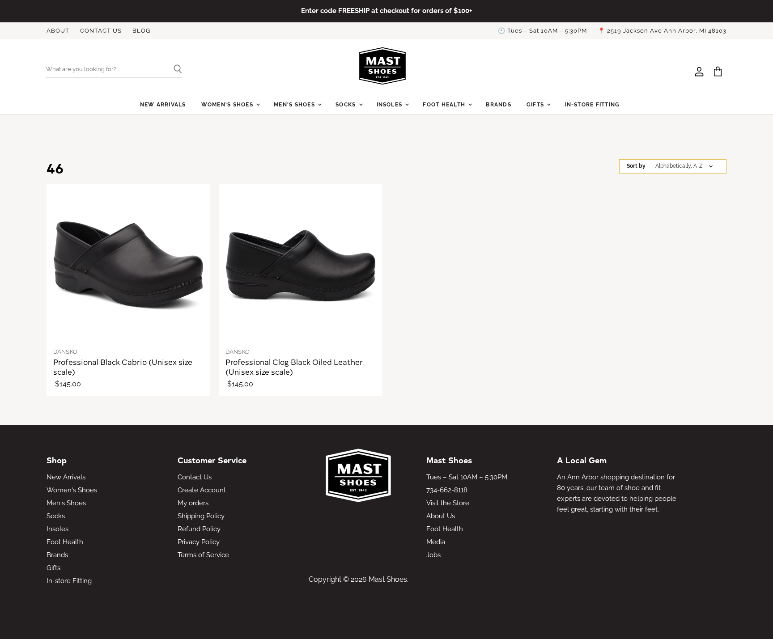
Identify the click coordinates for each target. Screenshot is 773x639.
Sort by (636, 166)
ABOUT (58, 31)
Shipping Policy (201, 516)
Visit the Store (447, 503)
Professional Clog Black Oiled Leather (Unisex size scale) (294, 367)
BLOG (141, 31)
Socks (346, 104)
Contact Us (195, 477)
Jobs (433, 555)
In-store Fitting (592, 104)
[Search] (174, 70)
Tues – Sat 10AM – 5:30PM (466, 477)
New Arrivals (163, 104)
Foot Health (445, 104)
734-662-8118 (446, 490)
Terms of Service (203, 555)
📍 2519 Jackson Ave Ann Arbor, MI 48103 (662, 31)
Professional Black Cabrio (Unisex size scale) (122, 367)
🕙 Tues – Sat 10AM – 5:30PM (542, 31)
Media (435, 542)
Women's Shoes (228, 104)
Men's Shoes (295, 104)
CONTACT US (101, 31)
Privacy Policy (199, 542)
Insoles (390, 104)
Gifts (536, 104)
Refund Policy (199, 529)
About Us (440, 516)
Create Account (202, 490)
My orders (193, 503)
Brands (498, 104)
